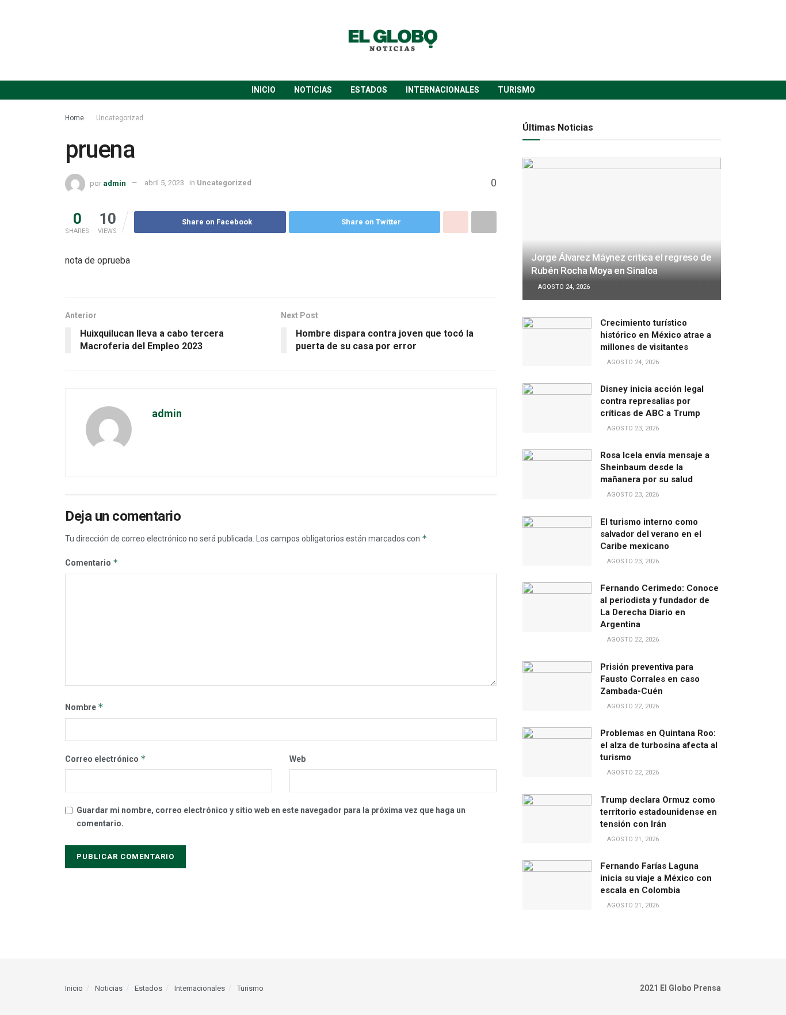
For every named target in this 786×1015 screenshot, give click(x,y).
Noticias (313, 89)
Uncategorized (119, 118)
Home (74, 118)
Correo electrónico (105, 758)
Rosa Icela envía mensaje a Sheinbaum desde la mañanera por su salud (654, 467)
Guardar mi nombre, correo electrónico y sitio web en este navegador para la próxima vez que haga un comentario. (271, 816)
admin (114, 182)
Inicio (263, 89)
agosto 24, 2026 (563, 287)
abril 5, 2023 (164, 182)
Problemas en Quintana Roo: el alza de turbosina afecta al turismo (659, 745)
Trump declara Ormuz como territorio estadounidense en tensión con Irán (658, 812)
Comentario (92, 562)
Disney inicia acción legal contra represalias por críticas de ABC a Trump (652, 401)
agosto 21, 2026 (632, 839)
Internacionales (442, 89)
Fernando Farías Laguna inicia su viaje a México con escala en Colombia (656, 878)
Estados (368, 89)
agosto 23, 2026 (632, 428)
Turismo (516, 89)
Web (297, 759)
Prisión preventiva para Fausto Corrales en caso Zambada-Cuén (650, 679)
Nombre (84, 706)
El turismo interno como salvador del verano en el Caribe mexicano (650, 534)
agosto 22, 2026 (632, 639)
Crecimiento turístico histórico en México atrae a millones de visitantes (655, 335)
